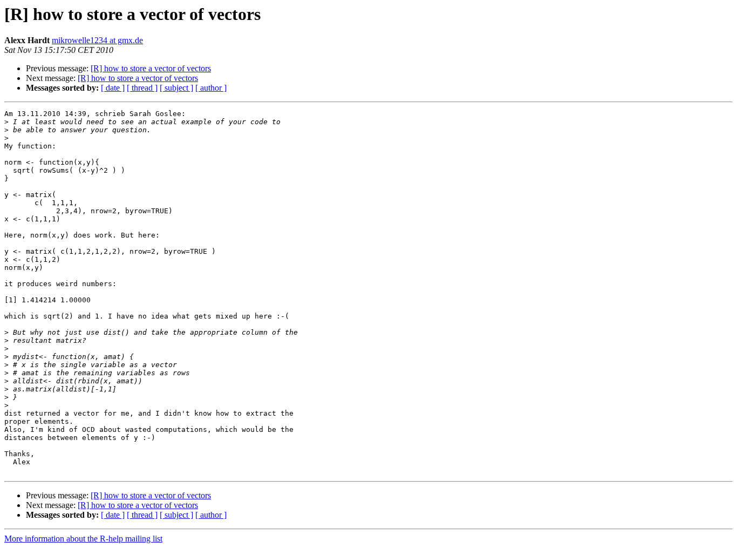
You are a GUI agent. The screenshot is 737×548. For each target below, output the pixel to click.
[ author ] (211, 87)
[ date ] (113, 87)
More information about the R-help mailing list (83, 538)
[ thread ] (142, 87)
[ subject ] (176, 87)
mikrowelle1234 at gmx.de (97, 40)
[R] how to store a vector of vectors (151, 68)
